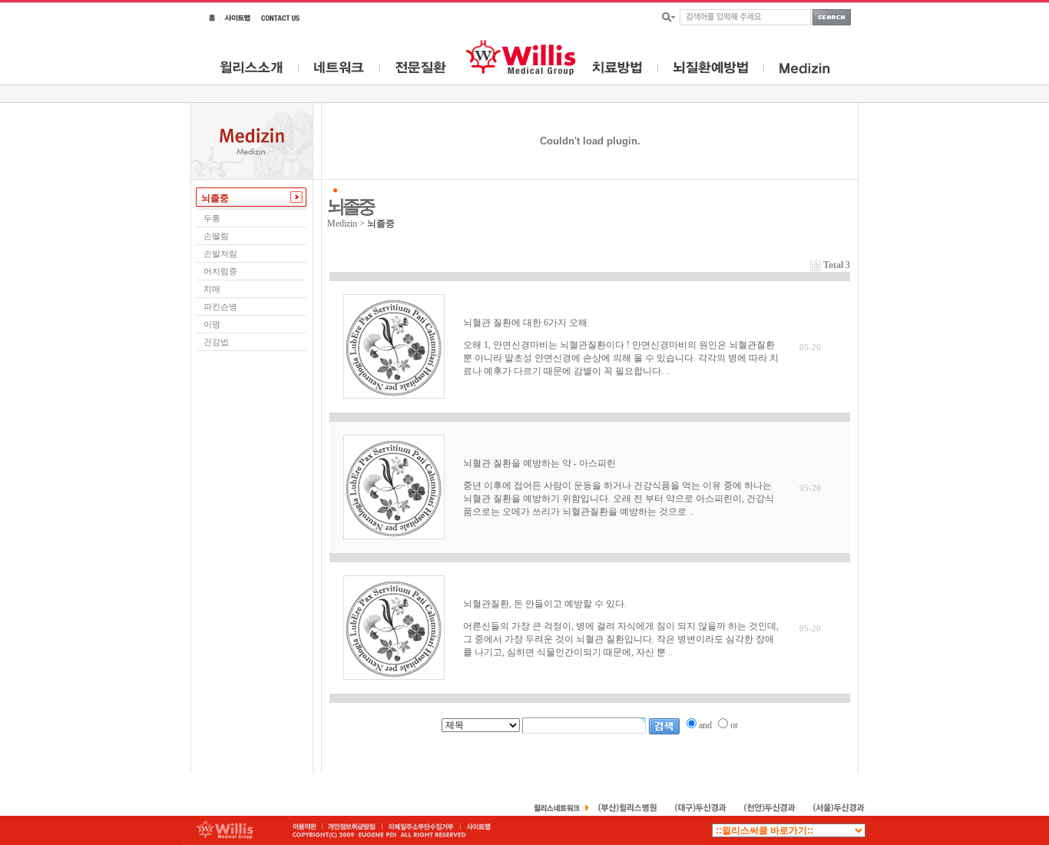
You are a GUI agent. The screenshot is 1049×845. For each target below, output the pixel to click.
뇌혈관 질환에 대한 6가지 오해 (525, 322)
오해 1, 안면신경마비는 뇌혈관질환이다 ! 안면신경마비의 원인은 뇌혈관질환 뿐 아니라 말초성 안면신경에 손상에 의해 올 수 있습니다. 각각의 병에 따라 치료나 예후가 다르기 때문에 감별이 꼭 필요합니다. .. (621, 358)
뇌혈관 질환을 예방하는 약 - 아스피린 (539, 463)
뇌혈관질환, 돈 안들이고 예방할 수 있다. (545, 603)
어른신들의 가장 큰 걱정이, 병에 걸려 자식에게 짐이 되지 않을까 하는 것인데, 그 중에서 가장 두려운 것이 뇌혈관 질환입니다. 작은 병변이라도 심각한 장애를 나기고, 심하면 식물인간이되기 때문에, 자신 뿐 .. (621, 639)
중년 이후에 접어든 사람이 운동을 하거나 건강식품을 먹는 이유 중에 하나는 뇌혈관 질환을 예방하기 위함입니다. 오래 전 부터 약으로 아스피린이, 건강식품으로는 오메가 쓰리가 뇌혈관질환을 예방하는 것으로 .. (618, 498)
